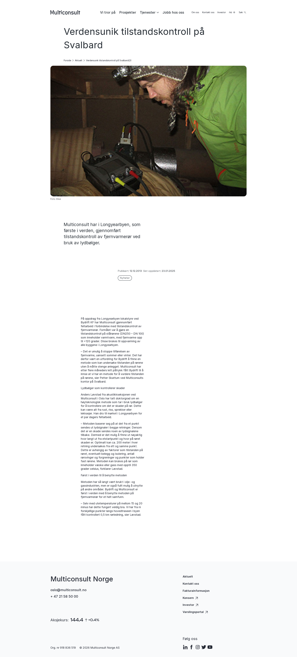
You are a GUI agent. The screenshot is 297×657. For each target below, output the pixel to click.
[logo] (65, 12)
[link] (108, 12)
